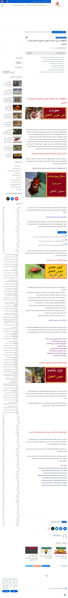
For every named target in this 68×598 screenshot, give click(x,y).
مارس (18, 218)
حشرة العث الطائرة (15, 327)
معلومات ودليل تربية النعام (14, 341)
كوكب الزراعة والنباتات (30, 5)
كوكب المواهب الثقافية (16, 187)
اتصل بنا (34, 1)
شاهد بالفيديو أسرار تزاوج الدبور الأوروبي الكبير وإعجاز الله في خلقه (7, 100)
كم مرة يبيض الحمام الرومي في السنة (12, 379)
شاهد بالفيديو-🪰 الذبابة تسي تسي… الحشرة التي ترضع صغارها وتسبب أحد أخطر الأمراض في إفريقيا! (7, 140)
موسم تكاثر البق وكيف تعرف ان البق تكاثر (12, 302)
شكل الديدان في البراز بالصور (8, 155)
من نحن (38, 1)
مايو (18, 215)
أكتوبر (18, 229)
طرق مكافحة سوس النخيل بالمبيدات (56, 69)
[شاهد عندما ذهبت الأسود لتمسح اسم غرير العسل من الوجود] (17, 123)
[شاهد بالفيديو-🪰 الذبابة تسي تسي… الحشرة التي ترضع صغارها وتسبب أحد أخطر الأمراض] (17, 140)
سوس (45, 144)
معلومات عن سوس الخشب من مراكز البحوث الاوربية (54, 470)
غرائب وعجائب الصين (16, 175)
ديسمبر (17, 225)
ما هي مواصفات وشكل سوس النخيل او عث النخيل (53, 61)
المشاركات (17, 62)
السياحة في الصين (17, 168)
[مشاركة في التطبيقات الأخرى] (48, 528)
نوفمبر (17, 227)
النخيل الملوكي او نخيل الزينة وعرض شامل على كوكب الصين (53, 468)
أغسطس (17, 209)
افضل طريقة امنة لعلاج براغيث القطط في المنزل (10, 319)
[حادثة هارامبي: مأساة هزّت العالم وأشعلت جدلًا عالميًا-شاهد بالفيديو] (17, 83)
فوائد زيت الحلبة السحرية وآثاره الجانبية (46, 557)
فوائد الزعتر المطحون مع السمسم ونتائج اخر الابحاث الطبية (51, 245)
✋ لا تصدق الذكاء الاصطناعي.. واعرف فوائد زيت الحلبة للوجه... (31, 558)
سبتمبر (17, 249)
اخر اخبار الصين (17, 166)
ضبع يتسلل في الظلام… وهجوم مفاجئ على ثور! (8, 108)
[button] (60, 528)
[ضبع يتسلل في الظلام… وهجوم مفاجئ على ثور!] (17, 107)
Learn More (6, 591)
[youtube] (2, 1)
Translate (12, 72)
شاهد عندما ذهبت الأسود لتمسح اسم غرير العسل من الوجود (7, 124)
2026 (19, 207)
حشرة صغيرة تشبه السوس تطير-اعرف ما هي (11, 321)
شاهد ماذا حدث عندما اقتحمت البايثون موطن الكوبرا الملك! (37, 32)
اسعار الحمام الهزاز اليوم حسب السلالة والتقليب (10, 384)
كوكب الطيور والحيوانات (18, 5)
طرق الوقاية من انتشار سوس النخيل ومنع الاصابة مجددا (52, 72)
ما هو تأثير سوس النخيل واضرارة (57, 63)
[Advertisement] (34, 20)
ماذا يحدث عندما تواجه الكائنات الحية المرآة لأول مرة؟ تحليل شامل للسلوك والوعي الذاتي (7, 148)
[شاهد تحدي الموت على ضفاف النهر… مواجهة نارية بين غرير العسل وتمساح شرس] (17, 115)
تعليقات (18, 63)
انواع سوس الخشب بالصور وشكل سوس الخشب (55, 473)
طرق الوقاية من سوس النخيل (57, 65)
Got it (14, 591)
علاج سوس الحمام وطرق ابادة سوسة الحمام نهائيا (54, 480)
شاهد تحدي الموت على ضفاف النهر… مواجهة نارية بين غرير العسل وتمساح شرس (8, 116)
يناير (18, 222)
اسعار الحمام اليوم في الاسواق (13, 382)
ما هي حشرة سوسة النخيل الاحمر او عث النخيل (54, 59)
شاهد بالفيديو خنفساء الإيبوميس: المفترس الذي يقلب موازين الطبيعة (7, 132)
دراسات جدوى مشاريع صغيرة (14, 170)
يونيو (18, 213)
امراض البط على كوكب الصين (13, 402)
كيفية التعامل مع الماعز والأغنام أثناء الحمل (11, 293)
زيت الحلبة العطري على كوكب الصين (61, 557)
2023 (19, 423)
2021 (19, 469)
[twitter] (5, 1)
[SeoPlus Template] (66, 588)
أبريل (18, 216)
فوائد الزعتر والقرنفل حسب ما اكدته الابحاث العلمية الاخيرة (52, 241)
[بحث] (2, 5)
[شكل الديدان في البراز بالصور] (17, 156)
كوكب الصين (51, 588)
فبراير (18, 220)
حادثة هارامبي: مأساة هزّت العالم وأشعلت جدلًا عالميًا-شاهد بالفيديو (8, 84)
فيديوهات (18, 177)
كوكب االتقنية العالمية (16, 180)
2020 (19, 493)
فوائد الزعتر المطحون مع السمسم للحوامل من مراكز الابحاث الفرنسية (49, 237)
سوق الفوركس (17, 173)
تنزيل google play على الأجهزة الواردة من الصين (10, 338)
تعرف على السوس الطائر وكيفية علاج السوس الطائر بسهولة (52, 475)
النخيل (61, 132)
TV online (19, 189)
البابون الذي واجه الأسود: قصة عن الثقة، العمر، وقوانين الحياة (7, 92)
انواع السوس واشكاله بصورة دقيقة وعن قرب (11, 374)
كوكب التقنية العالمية (42, 5)
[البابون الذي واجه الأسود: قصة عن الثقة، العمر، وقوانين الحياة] (17, 91)
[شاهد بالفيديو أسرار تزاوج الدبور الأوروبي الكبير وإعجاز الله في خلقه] (17, 99)
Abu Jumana (60, 48)
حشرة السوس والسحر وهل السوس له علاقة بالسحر (54, 478)
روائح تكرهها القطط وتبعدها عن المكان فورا (11, 313)
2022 (19, 446)
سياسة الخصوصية (45, 1)
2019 (19, 516)
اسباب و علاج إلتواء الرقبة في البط (12, 406)
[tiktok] (8, 198)
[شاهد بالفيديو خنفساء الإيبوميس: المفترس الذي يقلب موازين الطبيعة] (17, 131)
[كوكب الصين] (58, 3)
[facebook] (7, 1)
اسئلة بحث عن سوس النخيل (58, 67)
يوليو (18, 211)
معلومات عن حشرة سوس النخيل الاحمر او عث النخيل (52, 57)
